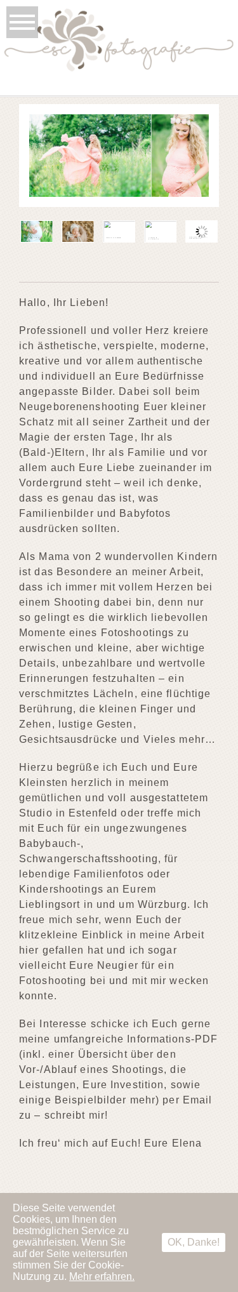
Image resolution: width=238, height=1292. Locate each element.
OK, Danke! (194, 1242)
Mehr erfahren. (102, 1276)
